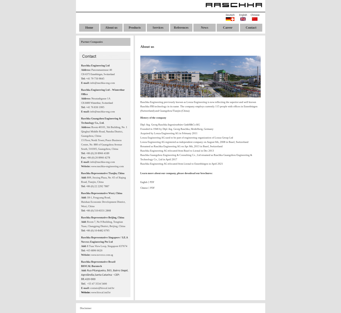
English (143, 182)
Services (158, 27)
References (181, 27)
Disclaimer (85, 308)
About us (111, 27)
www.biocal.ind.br (101, 292)
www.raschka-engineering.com (107, 166)
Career (227, 27)
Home (89, 27)
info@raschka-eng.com (102, 82)
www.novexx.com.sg (102, 254)
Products (135, 27)
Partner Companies (92, 41)
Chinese (144, 188)
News (204, 27)
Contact (251, 27)
